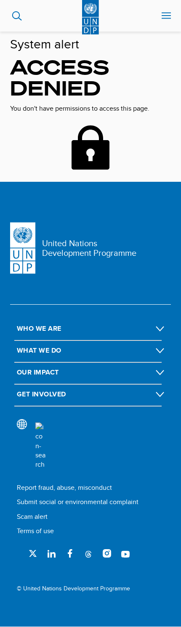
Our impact (38, 372)
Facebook (70, 553)
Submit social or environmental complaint (77, 502)
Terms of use (35, 531)
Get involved (41, 394)
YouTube (125, 553)
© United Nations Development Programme (73, 588)
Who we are (39, 328)
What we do (39, 350)
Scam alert (32, 516)
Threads (88, 553)
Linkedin (51, 553)
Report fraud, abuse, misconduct (64, 487)
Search (17, 16)
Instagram (107, 553)
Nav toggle (166, 16)
